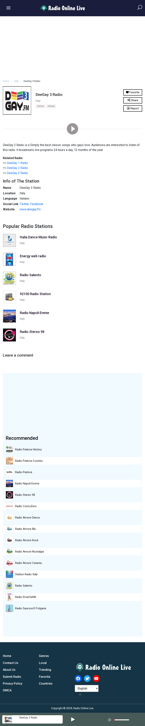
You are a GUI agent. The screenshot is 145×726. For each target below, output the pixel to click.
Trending (45, 670)
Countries (45, 683)
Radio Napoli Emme (27, 483)
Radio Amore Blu (25, 529)
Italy (16, 81)
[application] (119, 719)
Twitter (24, 204)
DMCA (7, 690)
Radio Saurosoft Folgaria (30, 608)
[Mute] (110, 719)
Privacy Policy (12, 683)
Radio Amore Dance (27, 517)
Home (6, 81)
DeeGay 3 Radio (17, 173)
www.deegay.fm (30, 209)
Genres (44, 656)
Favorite (44, 677)
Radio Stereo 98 (25, 495)
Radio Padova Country (29, 460)
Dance (40, 106)
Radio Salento (23, 585)
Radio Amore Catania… (29, 563)
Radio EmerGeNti (25, 597)
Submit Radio (12, 677)
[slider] (121, 720)
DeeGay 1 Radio (17, 163)
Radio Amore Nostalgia (29, 551)
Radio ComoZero (26, 506)
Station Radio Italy (26, 574)
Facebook (36, 204)
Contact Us (10, 663)
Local (43, 663)
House (51, 106)
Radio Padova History (28, 449)
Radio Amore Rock (26, 540)
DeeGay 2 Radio (17, 168)
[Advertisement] (72, 47)
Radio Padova (23, 472)
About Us (9, 670)
